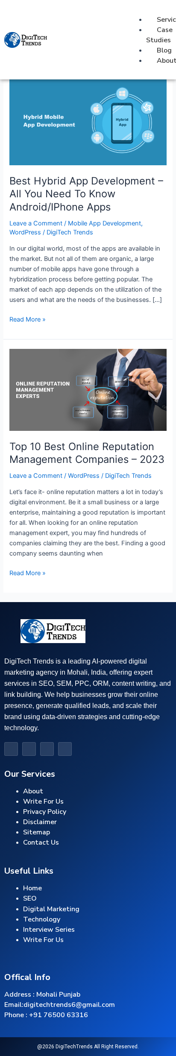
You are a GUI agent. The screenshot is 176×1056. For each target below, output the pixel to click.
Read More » (27, 318)
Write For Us (43, 940)
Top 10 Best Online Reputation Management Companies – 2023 (86, 453)
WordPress (25, 232)
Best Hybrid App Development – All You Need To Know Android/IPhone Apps (86, 194)
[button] (136, 9)
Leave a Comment (35, 223)
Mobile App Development (104, 223)
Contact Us (41, 842)
